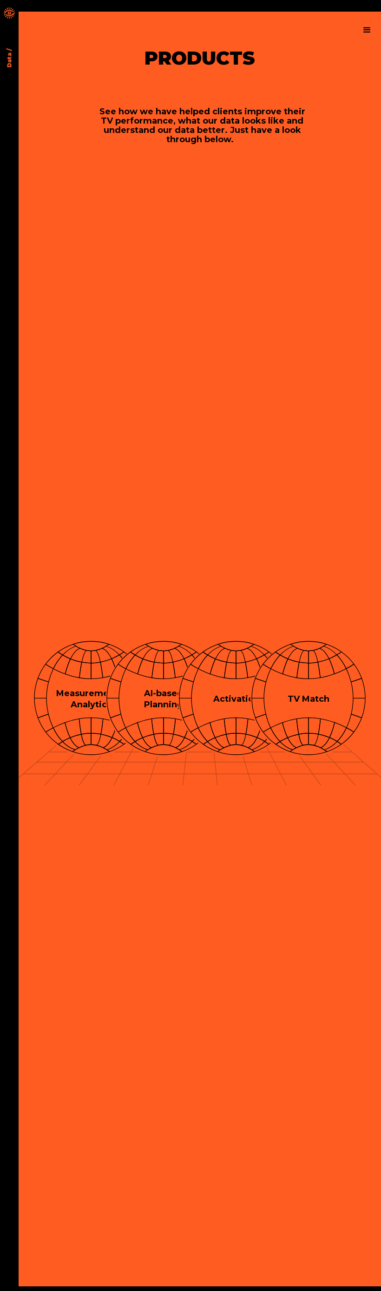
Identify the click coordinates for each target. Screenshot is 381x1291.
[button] (367, 30)
